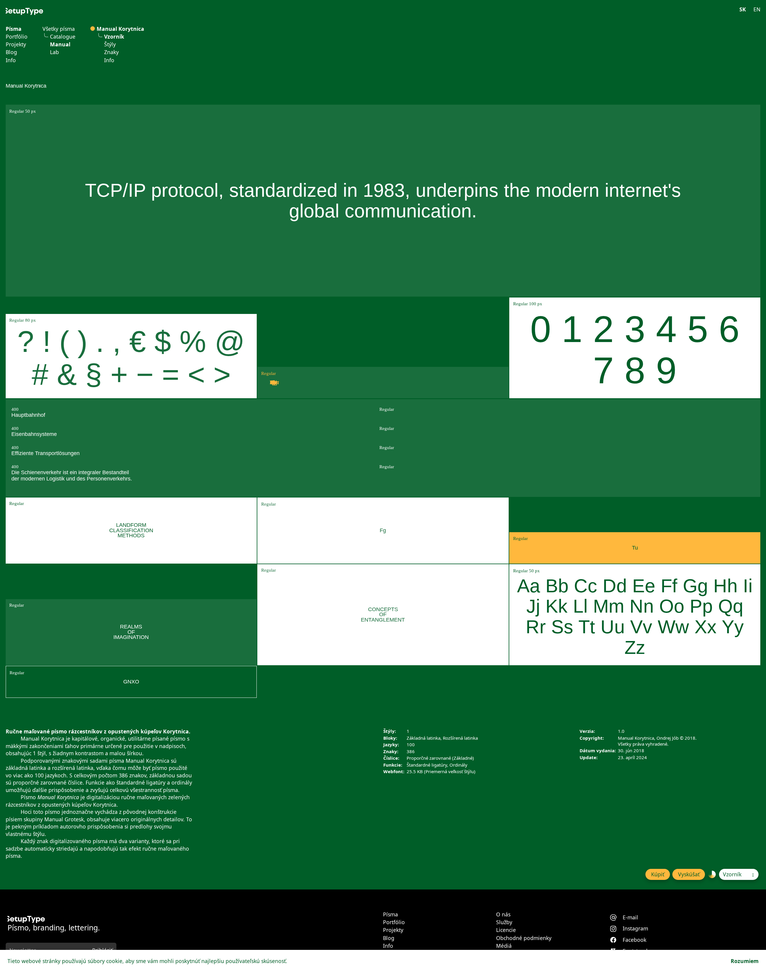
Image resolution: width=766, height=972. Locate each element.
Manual (60, 44)
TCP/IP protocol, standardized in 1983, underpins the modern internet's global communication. (383, 200)
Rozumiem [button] (745, 961)
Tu (635, 548)
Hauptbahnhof (28, 415)
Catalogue (62, 36)
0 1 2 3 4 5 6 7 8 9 (635, 350)
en (756, 9)
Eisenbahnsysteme (34, 434)
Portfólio (17, 36)
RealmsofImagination (131, 632)
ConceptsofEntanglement (383, 614)
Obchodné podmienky (523, 938)
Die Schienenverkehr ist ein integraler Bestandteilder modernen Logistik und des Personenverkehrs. (71, 475)
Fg (383, 530)
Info (11, 60)
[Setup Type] (24, 11)
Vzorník (114, 36)
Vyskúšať (689, 874)
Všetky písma (58, 29)
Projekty (16, 44)
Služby (504, 922)
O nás (503, 914)
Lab (54, 52)
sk (742, 9)
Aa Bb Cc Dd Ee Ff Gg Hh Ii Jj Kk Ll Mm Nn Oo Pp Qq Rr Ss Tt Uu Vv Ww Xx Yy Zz (635, 617)
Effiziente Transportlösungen (45, 453)
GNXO (131, 682)
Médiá (504, 946)
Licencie (506, 930)
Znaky (111, 52)
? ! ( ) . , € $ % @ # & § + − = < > (131, 358)
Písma (14, 29)
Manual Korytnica (120, 29)
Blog (11, 52)
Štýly (110, 44)
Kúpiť (657, 874)
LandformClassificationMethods (131, 530)
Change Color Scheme (712, 874)
